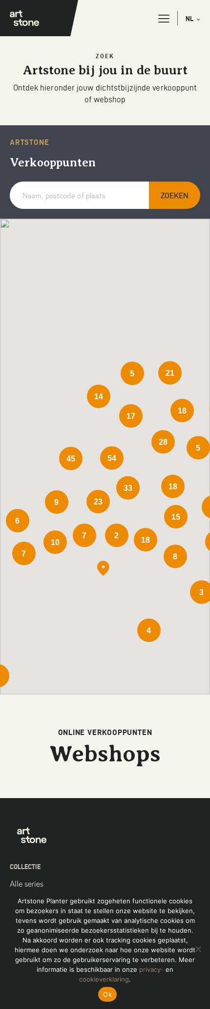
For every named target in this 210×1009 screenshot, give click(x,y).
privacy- (151, 969)
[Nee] (198, 949)
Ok (107, 994)
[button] (163, 18)
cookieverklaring (104, 979)
